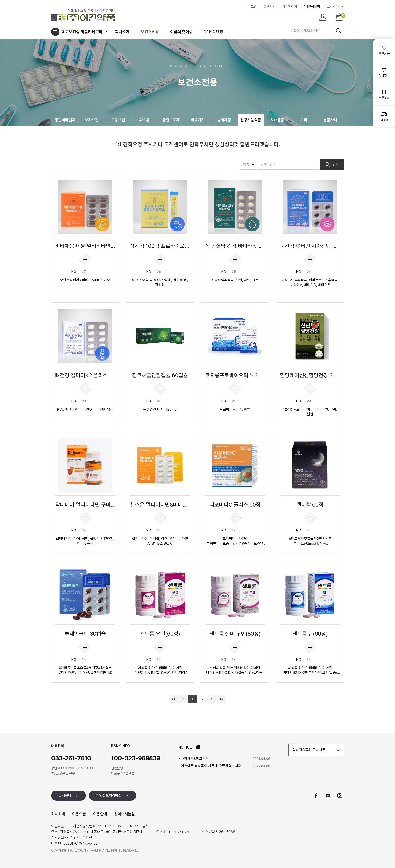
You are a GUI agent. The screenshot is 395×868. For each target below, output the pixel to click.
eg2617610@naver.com (82, 843)
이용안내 (100, 814)
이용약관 (79, 814)
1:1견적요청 (312, 7)
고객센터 (333, 7)
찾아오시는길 (124, 814)
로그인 (252, 7)
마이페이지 (289, 7)
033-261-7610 (181, 832)
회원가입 (269, 7)
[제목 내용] (248, 164)
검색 (335, 164)
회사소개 (58, 814)
